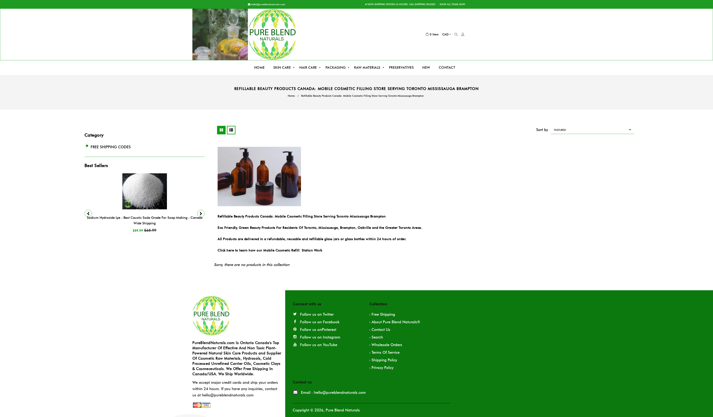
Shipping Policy (384, 360)
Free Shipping (383, 314)
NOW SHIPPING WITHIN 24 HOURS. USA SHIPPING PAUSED (401, 4)
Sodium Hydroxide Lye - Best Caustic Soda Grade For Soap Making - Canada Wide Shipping (144, 220)
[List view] (231, 130)
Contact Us (381, 329)
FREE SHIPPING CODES (111, 147)
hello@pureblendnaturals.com (268, 4)
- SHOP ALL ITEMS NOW (451, 4)
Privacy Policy (382, 367)
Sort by (542, 129)
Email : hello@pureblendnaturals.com (333, 392)
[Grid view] (221, 130)
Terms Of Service (386, 352)
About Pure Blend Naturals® (396, 322)
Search (377, 337)
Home (291, 95)
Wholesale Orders (387, 345)
